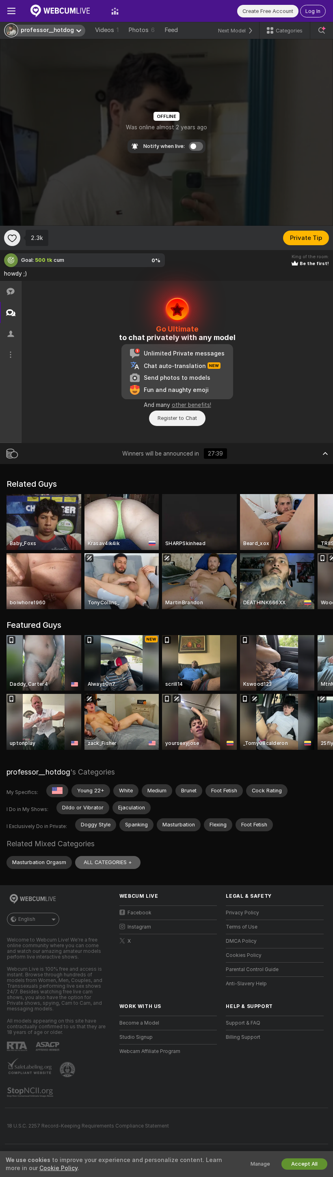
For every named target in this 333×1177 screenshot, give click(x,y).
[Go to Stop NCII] (31, 1092)
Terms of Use (241, 927)
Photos (141, 30)
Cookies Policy (244, 955)
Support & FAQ (243, 1023)
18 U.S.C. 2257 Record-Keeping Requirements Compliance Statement (88, 1126)
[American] (57, 790)
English (26, 919)
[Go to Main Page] (63, 11)
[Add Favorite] (12, 238)
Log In (312, 11)
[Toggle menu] (11, 11)
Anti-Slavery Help (246, 984)
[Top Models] (115, 11)
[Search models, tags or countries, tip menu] (321, 30)
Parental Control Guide (252, 969)
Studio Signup (136, 1037)
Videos (107, 30)
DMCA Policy (241, 941)
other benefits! (191, 405)
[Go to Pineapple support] (68, 1069)
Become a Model (139, 1023)
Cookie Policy (58, 1168)
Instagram (139, 927)
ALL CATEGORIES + (108, 862)
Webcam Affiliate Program (149, 1051)
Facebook (139, 913)
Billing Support (243, 1037)
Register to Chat (177, 418)
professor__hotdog (38, 772)
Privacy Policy (242, 913)
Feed (171, 30)
